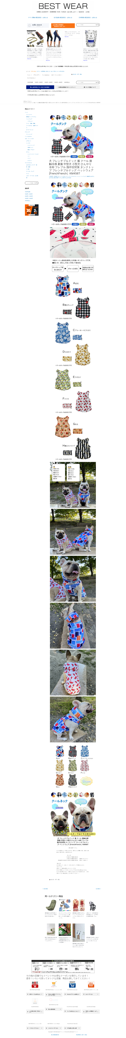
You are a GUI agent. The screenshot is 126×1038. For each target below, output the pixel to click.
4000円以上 (67, 82)
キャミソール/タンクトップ (64, 176)
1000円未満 (30, 82)
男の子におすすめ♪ (67, 177)
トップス (28, 143)
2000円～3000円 (48, 82)
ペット (28, 75)
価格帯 (88, 176)
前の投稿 (45, 888)
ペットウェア (29, 119)
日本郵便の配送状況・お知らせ (88, 17)
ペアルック (30, 121)
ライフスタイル (31, 78)
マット (27, 173)
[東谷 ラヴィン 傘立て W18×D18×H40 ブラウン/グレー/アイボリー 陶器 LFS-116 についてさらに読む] (79, 932)
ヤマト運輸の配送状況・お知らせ (38, 17)
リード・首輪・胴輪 (30, 123)
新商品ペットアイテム (31, 116)
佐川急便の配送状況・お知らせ (63, 17)
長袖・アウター (31, 149)
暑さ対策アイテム (58, 177)
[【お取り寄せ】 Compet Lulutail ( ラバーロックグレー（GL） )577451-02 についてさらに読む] (92, 905)
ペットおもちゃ (45, 75)
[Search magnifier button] (98, 25)
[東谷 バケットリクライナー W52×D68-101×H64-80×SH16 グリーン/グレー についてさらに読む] (51, 905)
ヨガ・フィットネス (56, 75)
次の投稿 (98, 888)
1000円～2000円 (39, 82)
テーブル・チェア (30, 171)
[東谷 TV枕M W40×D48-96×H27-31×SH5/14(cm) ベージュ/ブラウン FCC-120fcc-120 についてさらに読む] (51, 929)
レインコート (29, 114)
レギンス (30, 160)
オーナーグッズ (29, 129)
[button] (29, 75)
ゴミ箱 (27, 169)
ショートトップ (31, 145)
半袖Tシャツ (30, 147)
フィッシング (29, 134)
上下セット (28, 140)
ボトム (27, 152)
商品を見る (29, 58)
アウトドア (36, 75)
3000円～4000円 (58, 82)
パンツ (29, 158)
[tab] (40, 87)
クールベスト (73, 176)
